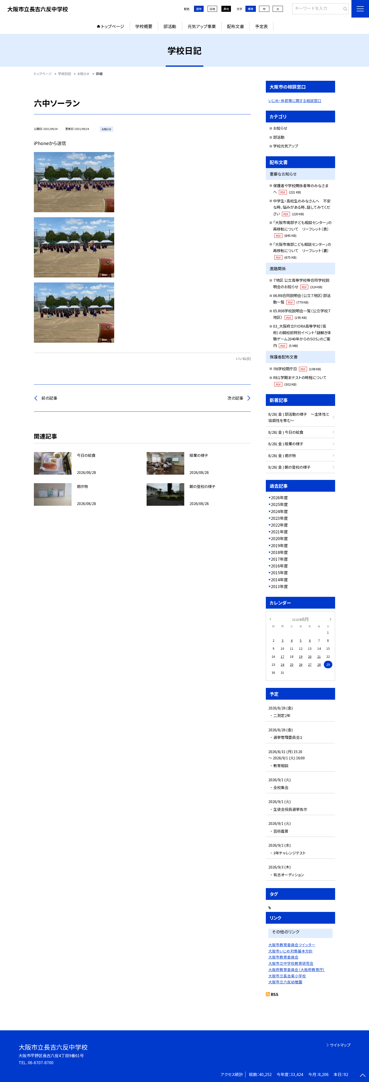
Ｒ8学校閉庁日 (297, 368)
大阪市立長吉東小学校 (287, 975)
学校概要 (143, 26)
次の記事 (235, 398)
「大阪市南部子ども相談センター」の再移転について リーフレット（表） (302, 229)
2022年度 (279, 525)
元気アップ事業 (202, 26)
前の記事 (49, 398)
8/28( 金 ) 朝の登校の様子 (289, 467)
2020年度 (279, 538)
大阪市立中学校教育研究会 (291, 963)
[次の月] (330, 619)
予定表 (261, 26)
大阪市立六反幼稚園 (285, 981)
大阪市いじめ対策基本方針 (290, 951)
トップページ (112, 26)
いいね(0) (243, 358)
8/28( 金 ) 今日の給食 (285, 432)
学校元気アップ (285, 146)
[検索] (344, 7)
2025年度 (279, 504)
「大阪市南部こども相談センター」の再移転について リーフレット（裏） (302, 251)
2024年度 (279, 511)
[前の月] (270, 619)
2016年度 (279, 566)
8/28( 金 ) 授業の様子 (285, 443)
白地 (212, 9)
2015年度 (279, 572)
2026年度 (279, 497)
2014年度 (279, 579)
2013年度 (279, 586)
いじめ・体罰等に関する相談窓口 (294, 100)
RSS (274, 994)
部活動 (169, 26)
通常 (199, 9)
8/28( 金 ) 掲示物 (282, 455)
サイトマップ (340, 1045)
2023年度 (279, 518)
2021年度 (279, 532)
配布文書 (235, 26)
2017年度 (279, 559)
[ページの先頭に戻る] (362, 1075)
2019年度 (279, 545)
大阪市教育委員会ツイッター (291, 944)
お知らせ (280, 128)
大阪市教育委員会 (283, 957)
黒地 (226, 9)
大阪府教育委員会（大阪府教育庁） (296, 969)
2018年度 (279, 552)
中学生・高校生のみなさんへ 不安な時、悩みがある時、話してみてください (302, 207)
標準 (250, 9)
